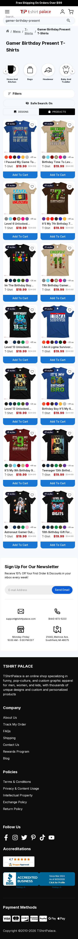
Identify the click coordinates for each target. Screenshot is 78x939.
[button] (32, 125)
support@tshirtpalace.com (21, 618)
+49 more (34, 157)
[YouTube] (51, 837)
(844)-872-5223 (57, 618)
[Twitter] (24, 837)
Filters (17, 93)
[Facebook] (6, 837)
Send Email (62, 589)
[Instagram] (15, 837)
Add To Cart (20, 174)
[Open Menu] (7, 12)
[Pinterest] (33, 837)
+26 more (34, 280)
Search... (10, 16)
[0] (71, 12)
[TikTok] (42, 837)
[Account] (62, 12)
